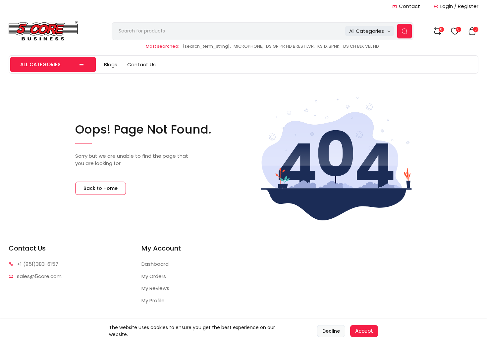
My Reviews (155, 288)
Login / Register (459, 6)
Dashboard (155, 263)
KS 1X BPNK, (329, 46)
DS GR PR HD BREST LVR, (290, 46)
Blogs (110, 64)
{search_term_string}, (207, 46)
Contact (409, 6)
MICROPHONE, (248, 46)
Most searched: (162, 46)
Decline (331, 331)
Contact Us (141, 64)
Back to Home (100, 188)
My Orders (153, 276)
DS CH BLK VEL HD (361, 46)
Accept (364, 330)
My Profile (153, 300)
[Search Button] (404, 31)
